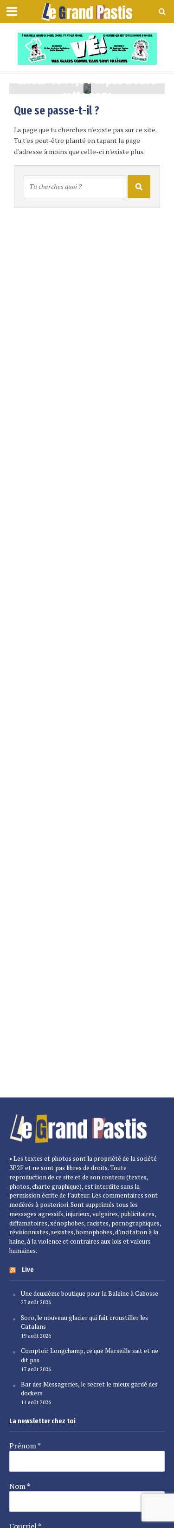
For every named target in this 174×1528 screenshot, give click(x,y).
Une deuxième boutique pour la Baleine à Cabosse (89, 1293)
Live (28, 1269)
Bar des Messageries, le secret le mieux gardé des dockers (89, 1389)
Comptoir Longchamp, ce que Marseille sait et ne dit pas (89, 1355)
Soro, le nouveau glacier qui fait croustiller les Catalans (84, 1322)
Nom (19, 1486)
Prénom (25, 1445)
